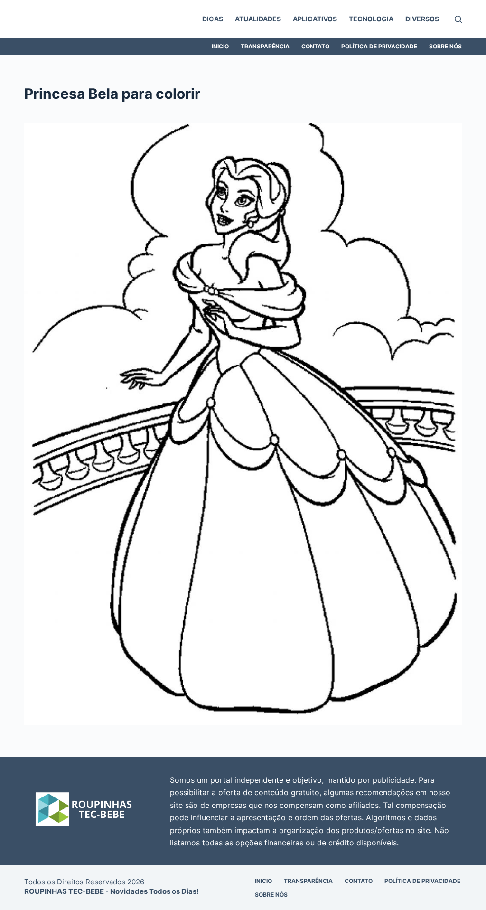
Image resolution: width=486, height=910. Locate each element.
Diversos (422, 19)
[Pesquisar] (458, 19)
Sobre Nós (445, 46)
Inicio (220, 46)
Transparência (265, 46)
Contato (315, 46)
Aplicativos (315, 19)
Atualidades (258, 19)
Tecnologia (371, 19)
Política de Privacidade (379, 46)
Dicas (212, 19)
